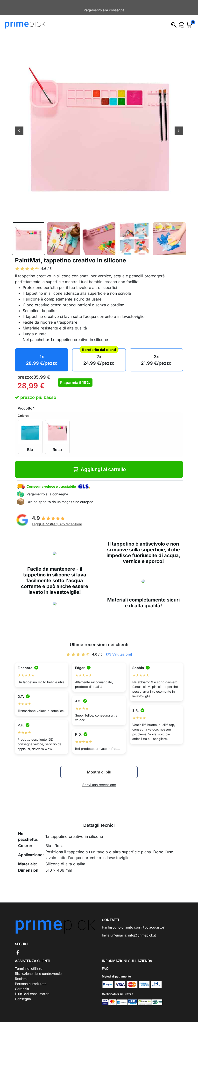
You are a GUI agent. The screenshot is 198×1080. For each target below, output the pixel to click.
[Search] (174, 20)
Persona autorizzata (31, 979)
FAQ (105, 963)
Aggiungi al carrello (103, 464)
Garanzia (22, 984)
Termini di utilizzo (28, 963)
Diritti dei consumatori (32, 989)
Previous (19, 126)
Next (179, 126)
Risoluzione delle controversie (38, 968)
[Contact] (181, 20)
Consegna (23, 994)
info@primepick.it (142, 930)
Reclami (21, 973)
